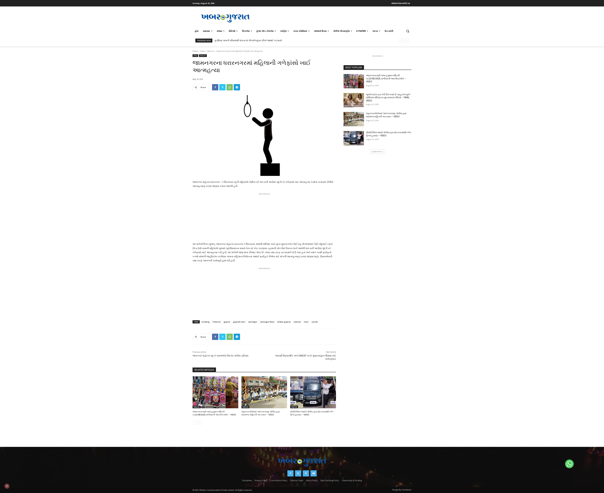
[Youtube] (313, 473)
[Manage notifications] (6, 486)
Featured (217, 322)
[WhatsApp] (229, 87)
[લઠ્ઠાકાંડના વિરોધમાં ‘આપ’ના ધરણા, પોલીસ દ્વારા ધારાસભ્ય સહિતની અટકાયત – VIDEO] (264, 392)
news (306, 322)
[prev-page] (194, 422)
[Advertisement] (335, 18)
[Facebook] (215, 87)
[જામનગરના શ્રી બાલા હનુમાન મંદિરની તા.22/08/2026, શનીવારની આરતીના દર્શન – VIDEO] (215, 392)
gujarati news (239, 322)
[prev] (402, 41)
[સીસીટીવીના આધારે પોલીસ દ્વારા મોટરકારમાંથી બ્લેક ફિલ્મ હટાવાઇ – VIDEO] (313, 392)
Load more (376, 151)
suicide (315, 322)
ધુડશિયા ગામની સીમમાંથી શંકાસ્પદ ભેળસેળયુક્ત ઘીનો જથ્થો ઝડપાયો (248, 40)
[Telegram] (237, 87)
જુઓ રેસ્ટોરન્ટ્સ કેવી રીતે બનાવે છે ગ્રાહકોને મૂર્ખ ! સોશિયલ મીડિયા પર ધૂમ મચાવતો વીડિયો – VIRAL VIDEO (388, 97)
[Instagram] (298, 473)
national (297, 322)
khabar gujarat (284, 322)
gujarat (227, 322)
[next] (407, 41)
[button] (407, 31)
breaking (206, 322)
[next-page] (199, 422)
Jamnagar (252, 322)
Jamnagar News (267, 322)
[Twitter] (222, 87)
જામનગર (210, 51)
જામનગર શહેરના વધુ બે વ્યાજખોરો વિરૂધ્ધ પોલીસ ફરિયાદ (221, 355)
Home (195, 51)
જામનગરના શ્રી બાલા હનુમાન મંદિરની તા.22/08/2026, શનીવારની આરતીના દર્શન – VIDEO (386, 78)
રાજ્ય (202, 51)
